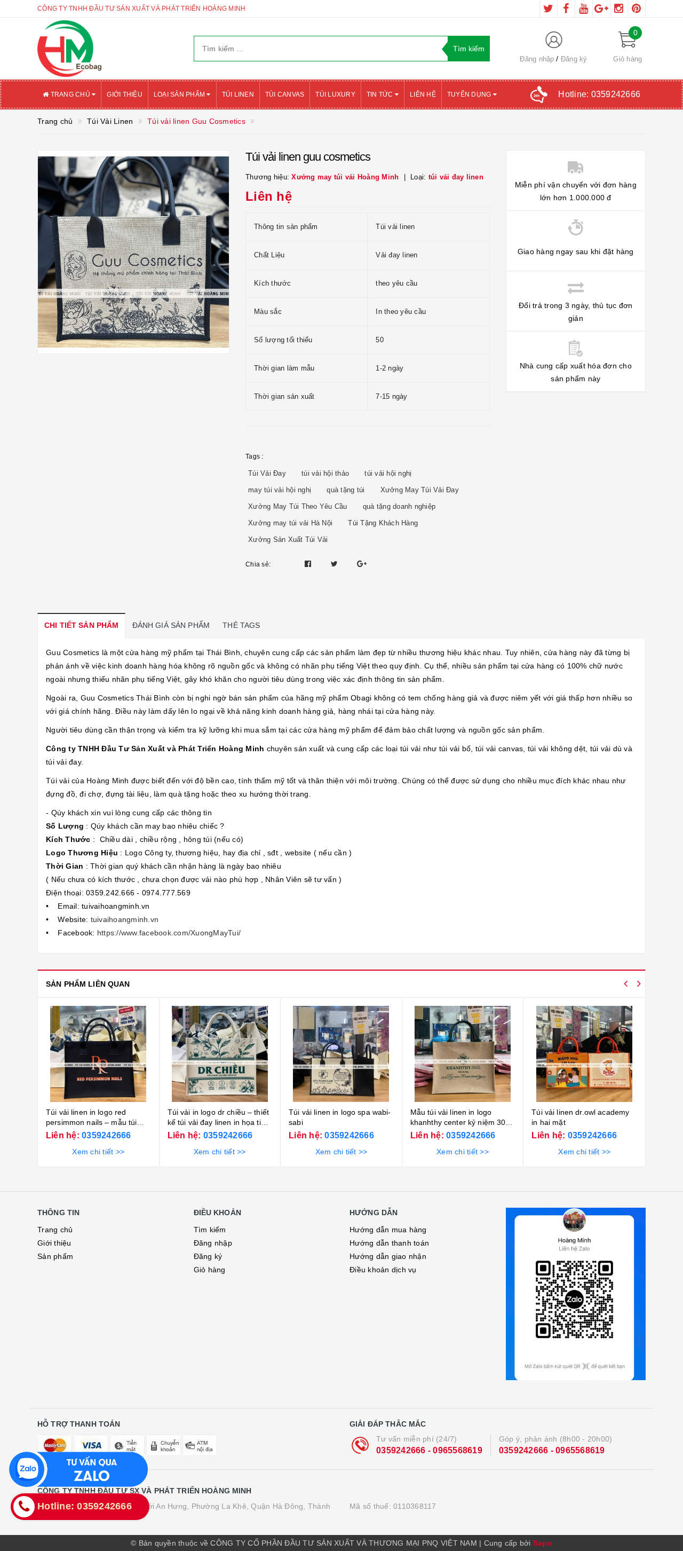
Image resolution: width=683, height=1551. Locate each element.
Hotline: (599, 94)
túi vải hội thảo (325, 473)
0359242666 (105, 1135)
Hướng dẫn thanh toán (389, 1243)
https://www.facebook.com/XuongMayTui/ (168, 932)
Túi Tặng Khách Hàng (383, 523)
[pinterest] (636, 8)
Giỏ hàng (210, 1269)
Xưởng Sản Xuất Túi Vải (288, 540)
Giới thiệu (124, 94)
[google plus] (601, 8)
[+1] (361, 563)
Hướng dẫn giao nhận (388, 1256)
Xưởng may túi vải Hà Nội (290, 523)
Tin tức (381, 94)
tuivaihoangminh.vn (123, 919)
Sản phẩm (55, 1256)
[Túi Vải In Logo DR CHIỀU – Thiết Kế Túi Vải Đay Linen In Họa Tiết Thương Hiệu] (220, 1054)
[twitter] (548, 8)
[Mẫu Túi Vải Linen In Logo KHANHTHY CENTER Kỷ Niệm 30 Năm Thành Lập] (462, 1054)
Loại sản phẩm (180, 94)
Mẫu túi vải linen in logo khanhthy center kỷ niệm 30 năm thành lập (458, 1122)
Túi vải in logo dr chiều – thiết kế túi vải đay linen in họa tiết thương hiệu (218, 1122)
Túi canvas (285, 94)
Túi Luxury (335, 94)
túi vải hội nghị (387, 473)
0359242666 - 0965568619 (429, 1450)
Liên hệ (423, 94)
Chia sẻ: (258, 564)
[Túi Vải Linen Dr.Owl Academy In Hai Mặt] (584, 1054)
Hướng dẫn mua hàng (388, 1229)
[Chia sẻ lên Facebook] (309, 563)
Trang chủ (70, 94)
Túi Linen (238, 94)
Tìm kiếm (210, 1229)
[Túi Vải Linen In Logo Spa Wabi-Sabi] (341, 1054)
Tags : (254, 456)
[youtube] (583, 8)
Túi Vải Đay (267, 473)
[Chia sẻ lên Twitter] (335, 563)
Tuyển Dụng (470, 94)
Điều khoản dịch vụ (383, 1269)
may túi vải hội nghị (279, 490)
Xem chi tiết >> (98, 1151)
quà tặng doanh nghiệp (399, 506)
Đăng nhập (537, 59)
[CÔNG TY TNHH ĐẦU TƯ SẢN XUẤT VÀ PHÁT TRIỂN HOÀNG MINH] (107, 49)
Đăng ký (574, 59)
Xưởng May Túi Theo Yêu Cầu (297, 506)
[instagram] (619, 8)
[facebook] (566, 8)
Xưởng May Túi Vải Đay (419, 490)
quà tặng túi (345, 490)
